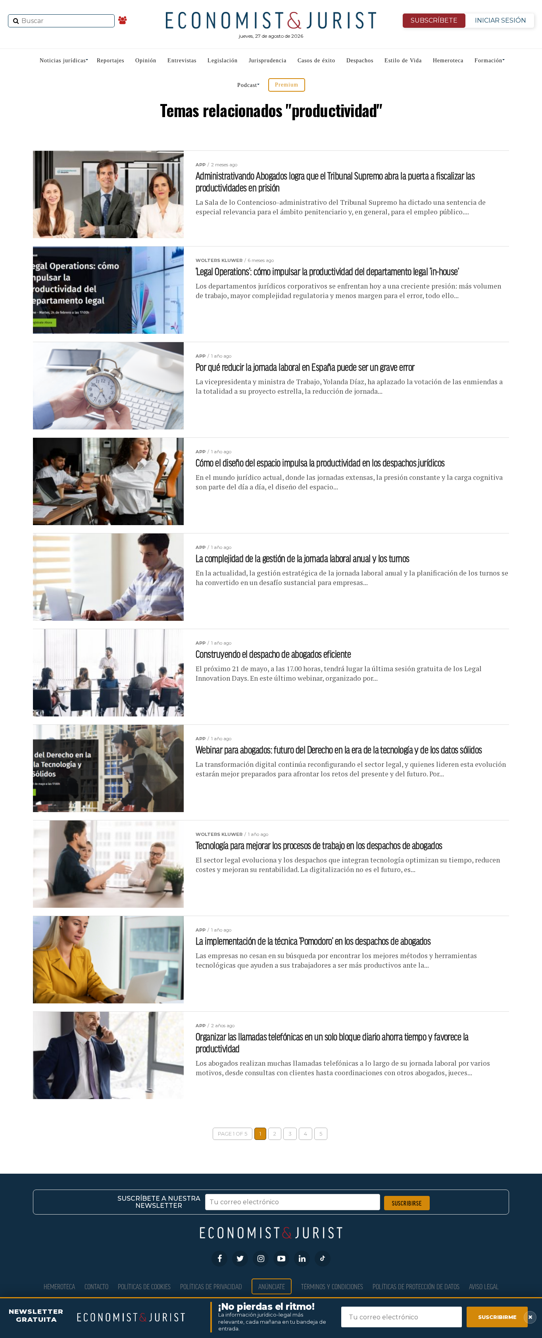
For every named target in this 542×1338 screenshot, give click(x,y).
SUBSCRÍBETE (434, 20)
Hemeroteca (448, 61)
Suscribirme (497, 1317)
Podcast (247, 85)
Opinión (145, 61)
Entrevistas (181, 61)
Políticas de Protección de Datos (416, 1286)
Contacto (96, 1286)
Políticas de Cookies (144, 1286)
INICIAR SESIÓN (500, 20)
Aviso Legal (484, 1286)
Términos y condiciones (332, 1286)
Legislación (223, 61)
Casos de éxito (316, 61)
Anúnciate (271, 1286)
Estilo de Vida (403, 61)
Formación (488, 61)
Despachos (359, 61)
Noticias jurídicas (63, 61)
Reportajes (110, 61)
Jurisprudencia (267, 61)
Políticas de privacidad (211, 1286)
